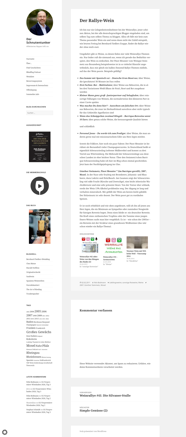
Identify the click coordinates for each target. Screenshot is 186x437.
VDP (27, 363)
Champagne (31, 325)
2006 (44, 311)
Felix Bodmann (32, 382)
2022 (47, 319)
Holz (28, 336)
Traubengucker (32, 294)
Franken (31, 327)
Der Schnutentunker (38, 40)
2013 (28, 318)
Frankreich (40, 328)
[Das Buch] (39, 226)
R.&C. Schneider (42, 349)
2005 (38, 311)
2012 (47, 316)
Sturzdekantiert (33, 285)
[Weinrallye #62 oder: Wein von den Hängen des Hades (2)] (90, 245)
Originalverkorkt (33, 272)
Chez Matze (31, 263)
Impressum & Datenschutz (37, 85)
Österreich (30, 365)
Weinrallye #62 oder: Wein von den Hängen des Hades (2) (89, 259)
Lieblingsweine (115, 282)
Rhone (44, 357)
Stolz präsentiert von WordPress (93, 431)
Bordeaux (38, 322)
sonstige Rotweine (129, 282)
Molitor (48, 342)
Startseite (30, 59)
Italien (34, 336)
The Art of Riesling (34, 289)
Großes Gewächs (38, 332)
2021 (43, 319)
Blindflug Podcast (33, 72)
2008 (35, 315)
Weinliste (30, 76)
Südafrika (36, 360)
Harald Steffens (32, 268)
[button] (4, 432)
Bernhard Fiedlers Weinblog (38, 259)
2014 (32, 319)
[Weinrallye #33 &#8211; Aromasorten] (113, 245)
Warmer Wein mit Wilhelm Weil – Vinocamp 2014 (136, 253)
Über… (29, 63)
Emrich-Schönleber (43, 325)
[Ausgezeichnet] (39, 147)
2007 (29, 315)
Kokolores (31, 339)
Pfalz (45, 346)
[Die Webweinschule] (39, 185)
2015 (37, 318)
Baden (29, 321)
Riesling (48, 357)
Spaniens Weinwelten (35, 281)
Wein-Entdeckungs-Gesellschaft (41, 363)
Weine (140, 282)
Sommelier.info (32, 94)
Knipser (40, 336)
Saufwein (30, 276)
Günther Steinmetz (92, 285)
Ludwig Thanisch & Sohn (35, 342)
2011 (43, 316)
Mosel (30, 345)
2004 (32, 311)
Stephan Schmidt (33, 409)
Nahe (39, 345)
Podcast (35, 349)
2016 (40, 319)
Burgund (46, 322)
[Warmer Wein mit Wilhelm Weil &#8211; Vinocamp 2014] (137, 242)
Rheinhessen (33, 356)
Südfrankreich (45, 360)
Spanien (29, 360)
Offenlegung (31, 90)
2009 (39, 315)
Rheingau (33, 353)
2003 (27, 312)
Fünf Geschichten (33, 68)
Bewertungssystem (34, 81)
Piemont (29, 349)
